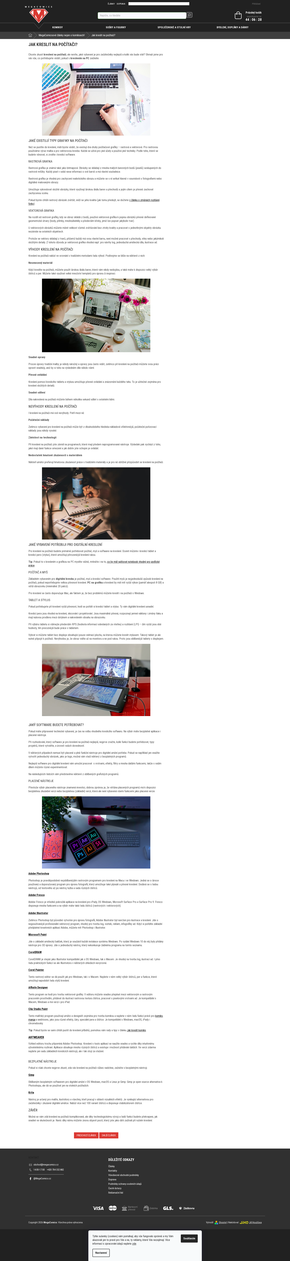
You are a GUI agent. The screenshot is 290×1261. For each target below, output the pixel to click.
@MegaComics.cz (42, 1178)
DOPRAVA (121, 4)
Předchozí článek (86, 1135)
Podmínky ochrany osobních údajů (125, 1184)
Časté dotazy (114, 1188)
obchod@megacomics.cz (46, 1164)
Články (111, 1166)
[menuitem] (57, 27)
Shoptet (223, 1222)
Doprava (112, 1179)
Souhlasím (189, 1238)
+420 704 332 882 (49, 1169)
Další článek (109, 1135)
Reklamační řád (115, 1192)
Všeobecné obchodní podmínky (123, 1175)
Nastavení (101, 1252)
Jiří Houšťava (255, 1222)
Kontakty (112, 1170)
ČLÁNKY (111, 4)
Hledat (189, 15)
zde (134, 1243)
